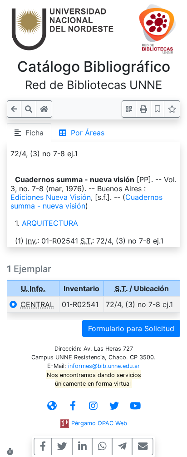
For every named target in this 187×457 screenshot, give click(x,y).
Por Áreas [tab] (85, 132)
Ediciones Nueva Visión (50, 197)
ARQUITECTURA (50, 223)
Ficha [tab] (32, 132)
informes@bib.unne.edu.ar (104, 366)
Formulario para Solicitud (131, 328)
